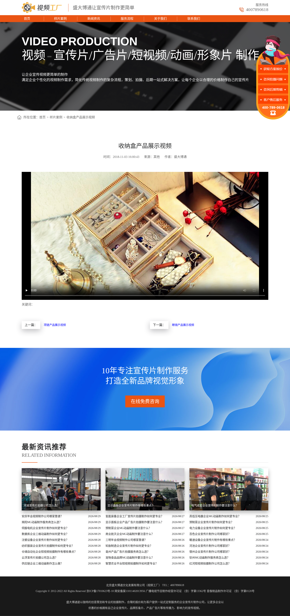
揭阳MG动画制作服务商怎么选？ (42, 522)
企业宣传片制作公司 (192, 602)
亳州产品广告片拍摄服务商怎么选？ (128, 551)
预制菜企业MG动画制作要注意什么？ (128, 528)
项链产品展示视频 (55, 324)
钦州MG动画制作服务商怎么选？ (209, 557)
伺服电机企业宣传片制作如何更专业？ (45, 528)
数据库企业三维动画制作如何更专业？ (45, 534)
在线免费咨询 (145, 401)
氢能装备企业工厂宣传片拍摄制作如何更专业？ (135, 516)
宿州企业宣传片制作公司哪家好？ (210, 551)
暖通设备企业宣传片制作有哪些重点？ (212, 539)
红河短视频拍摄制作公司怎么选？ (210, 563)
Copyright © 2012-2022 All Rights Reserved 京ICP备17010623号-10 (75, 591)
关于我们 (160, 18)
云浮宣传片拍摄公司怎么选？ (40, 557)
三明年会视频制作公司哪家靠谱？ (126, 539)
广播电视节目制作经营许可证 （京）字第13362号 (176, 591)
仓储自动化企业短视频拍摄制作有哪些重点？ (49, 551)
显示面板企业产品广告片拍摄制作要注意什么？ (135, 522)
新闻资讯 (93, 18)
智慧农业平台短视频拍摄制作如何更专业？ (132, 563)
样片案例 (60, 18)
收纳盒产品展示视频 (80, 117)
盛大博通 (71, 602)
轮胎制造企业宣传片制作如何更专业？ (129, 545)
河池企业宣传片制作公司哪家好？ (210, 545)
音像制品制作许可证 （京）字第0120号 (230, 591)
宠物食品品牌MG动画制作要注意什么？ (130, 557)
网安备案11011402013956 (130, 591)
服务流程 (127, 18)
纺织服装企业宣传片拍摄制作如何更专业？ (48, 545)
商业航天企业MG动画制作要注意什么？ (130, 534)
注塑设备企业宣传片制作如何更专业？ (45, 539)
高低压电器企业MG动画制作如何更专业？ (215, 516)
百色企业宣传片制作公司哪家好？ (210, 534)
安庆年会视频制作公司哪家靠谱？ (42, 516)
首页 (27, 18)
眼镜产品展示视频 (183, 324)
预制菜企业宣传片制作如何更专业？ (211, 522)
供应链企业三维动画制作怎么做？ (42, 563)
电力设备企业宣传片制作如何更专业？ (212, 528)
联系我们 (193, 18)
